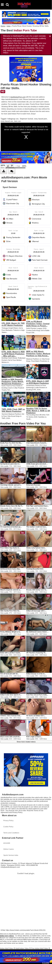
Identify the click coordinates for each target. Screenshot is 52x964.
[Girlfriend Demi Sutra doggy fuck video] (13, 560)
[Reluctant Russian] (39, 476)
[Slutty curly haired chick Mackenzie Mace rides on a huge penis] (39, 539)
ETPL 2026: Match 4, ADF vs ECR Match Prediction (37, 382)
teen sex (17, 121)
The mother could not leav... (36, 527)
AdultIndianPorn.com (17, 97)
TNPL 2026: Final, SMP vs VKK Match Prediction (13, 410)
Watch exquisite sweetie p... (10, 590)
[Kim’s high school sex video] (39, 727)
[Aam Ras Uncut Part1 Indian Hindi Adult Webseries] (39, 685)
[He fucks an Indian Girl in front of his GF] (39, 706)
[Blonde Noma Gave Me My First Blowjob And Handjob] (13, 497)
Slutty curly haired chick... (36, 548)
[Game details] (13, 197)
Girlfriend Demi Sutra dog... (10, 569)
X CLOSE (45, 963)
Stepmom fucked (26, 119)
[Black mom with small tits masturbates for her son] (13, 727)
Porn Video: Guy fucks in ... (10, 548)
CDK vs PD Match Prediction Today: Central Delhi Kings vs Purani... (37, 323)
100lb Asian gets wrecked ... (36, 464)
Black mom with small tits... (10, 737)
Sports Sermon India (10, 855)
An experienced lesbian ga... (11, 527)
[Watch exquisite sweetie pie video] (13, 581)
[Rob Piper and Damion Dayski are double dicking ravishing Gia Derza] (39, 497)
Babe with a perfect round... (10, 653)
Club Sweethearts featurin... (36, 443)
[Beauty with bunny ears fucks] (39, 581)
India (8, 26)
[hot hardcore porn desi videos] (13, 455)
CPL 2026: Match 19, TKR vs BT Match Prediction (13, 324)
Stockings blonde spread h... (11, 485)
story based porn (40, 119)
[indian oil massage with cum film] (39, 601)
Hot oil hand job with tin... (9, 674)
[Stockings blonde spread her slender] (13, 476)
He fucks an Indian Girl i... (35, 716)
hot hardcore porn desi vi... (10, 464)
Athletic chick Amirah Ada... (10, 716)
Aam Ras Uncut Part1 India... (37, 695)
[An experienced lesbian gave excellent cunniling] (13, 518)
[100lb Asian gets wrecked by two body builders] (39, 455)
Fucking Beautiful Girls (34, 569)
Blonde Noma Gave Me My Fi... (11, 506)
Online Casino (8, 849)
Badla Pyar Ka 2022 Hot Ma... (11, 443)
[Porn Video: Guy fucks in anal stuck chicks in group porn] (13, 539)
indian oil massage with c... (36, 611)
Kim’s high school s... (34, 737)
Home (3, 26)
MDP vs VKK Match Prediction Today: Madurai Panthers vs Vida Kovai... (38, 353)
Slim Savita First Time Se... (10, 611)
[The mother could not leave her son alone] (39, 518)
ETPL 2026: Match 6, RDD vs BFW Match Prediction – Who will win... (13, 354)
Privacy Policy (8, 820)
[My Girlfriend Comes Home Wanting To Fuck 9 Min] (39, 623)
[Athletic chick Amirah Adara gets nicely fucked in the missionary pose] (13, 706)
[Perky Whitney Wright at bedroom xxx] (13, 623)
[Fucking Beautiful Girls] (39, 560)
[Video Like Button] (8, 166)
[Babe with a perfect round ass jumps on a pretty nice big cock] (13, 644)
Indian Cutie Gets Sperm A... (10, 695)
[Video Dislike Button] (12, 166)
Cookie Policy (8, 827)
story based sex (7, 121)
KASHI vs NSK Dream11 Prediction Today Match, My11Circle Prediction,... (13, 381)
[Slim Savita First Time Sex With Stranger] (13, 601)
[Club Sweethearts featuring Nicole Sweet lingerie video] (39, 434)
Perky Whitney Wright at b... (10, 632)
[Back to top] (49, 960)
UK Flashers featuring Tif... (36, 653)
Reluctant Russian (33, 485)
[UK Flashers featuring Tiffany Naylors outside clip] (39, 644)
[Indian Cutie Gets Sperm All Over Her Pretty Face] (13, 685)
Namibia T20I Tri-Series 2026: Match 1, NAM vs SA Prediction (38, 410)
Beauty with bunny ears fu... (36, 590)
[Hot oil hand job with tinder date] (13, 664)
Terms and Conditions (11, 833)
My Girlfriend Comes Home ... (37, 632)
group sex (15, 119)
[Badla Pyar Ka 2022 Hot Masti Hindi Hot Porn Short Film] (13, 434)
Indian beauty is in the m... (36, 674)
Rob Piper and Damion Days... (37, 506)
